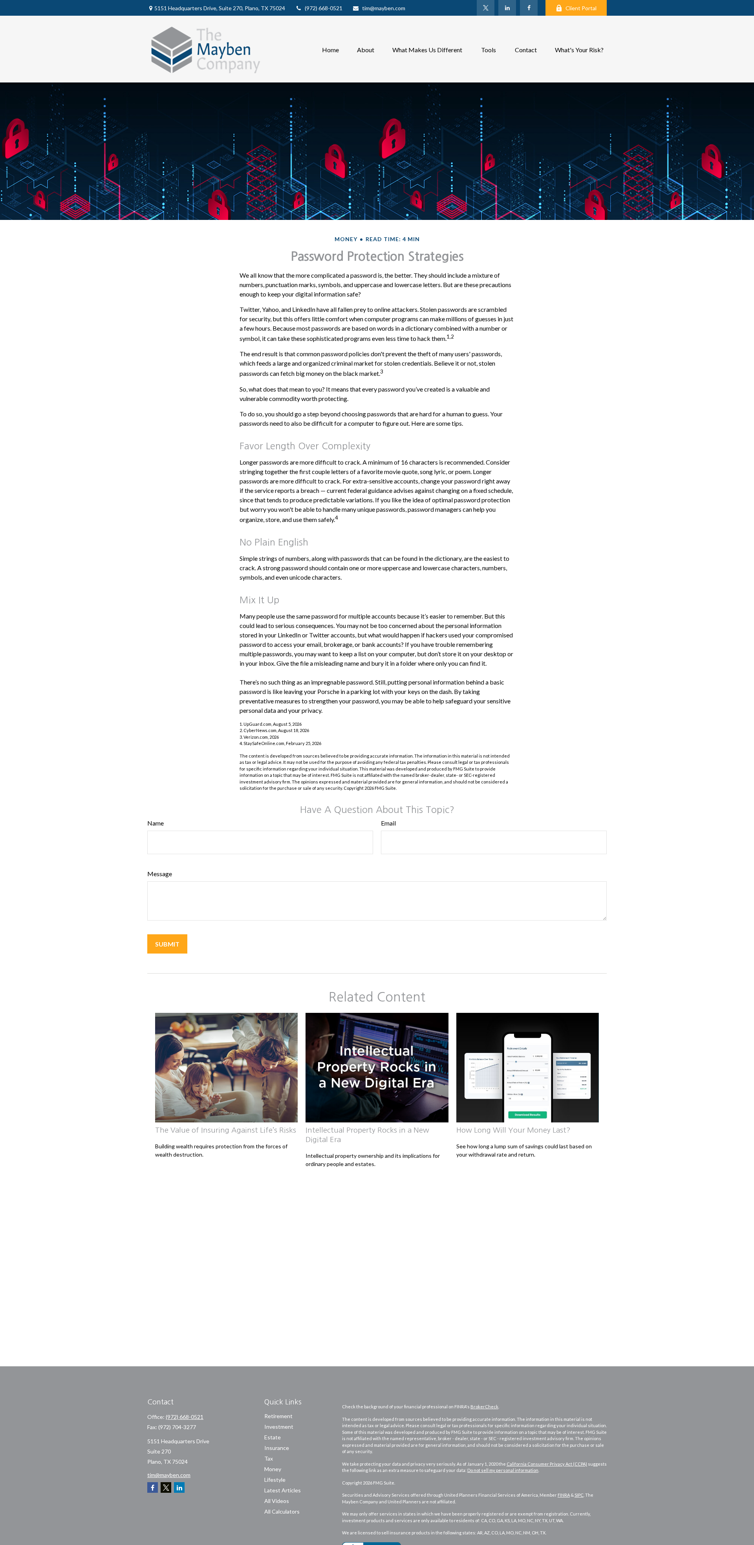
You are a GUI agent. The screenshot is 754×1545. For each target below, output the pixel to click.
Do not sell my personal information (502, 1470)
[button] (330, 49)
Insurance (276, 1447)
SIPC (579, 1494)
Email (388, 823)
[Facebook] (529, 8)
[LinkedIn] (507, 8)
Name (155, 823)
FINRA (564, 1494)
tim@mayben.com (383, 8)
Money (272, 1469)
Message (159, 873)
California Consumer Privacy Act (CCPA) (547, 1463)
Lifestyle (274, 1479)
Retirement (278, 1416)
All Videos (276, 1500)
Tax (268, 1458)
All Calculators (282, 1511)
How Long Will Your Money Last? (513, 1130)
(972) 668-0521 (323, 8)
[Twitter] (485, 8)
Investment (278, 1426)
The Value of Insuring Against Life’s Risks (225, 1130)
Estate (272, 1437)
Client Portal (581, 8)
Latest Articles (282, 1490)
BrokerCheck (484, 1406)
